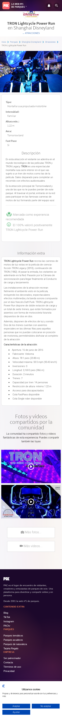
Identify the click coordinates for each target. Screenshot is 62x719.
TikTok (6, 617)
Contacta (8, 662)
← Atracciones (31, 33)
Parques (14, 42)
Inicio (4, 42)
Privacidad (8, 671)
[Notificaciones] (49, 6)
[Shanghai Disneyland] (31, 20)
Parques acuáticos (13, 639)
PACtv (6, 625)
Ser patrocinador (12, 658)
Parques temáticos (13, 635)
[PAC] (6, 5)
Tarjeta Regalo (10, 648)
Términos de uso (12, 666)
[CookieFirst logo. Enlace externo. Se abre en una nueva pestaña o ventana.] (3, 686)
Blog (5, 612)
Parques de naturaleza (15, 644)
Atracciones (50, 42)
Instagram (8, 621)
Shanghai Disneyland (31, 42)
